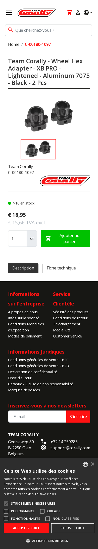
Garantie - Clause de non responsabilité (40, 384)
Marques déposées (24, 390)
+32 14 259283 (64, 441)
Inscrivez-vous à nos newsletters (47, 405)
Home (13, 44)
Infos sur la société (23, 318)
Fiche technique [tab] (61, 268)
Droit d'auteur (19, 377)
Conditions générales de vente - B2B (38, 365)
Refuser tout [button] (73, 528)
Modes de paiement (25, 336)
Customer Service (67, 336)
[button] (49, 540)
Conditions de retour (70, 318)
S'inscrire (78, 416)
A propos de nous (23, 312)
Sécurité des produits (70, 312)
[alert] (49, 503)
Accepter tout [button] (26, 528)
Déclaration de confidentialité (32, 371)
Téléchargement (66, 324)
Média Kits (62, 330)
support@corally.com (70, 448)
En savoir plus (45, 494)
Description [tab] (23, 268)
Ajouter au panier (62, 238)
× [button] (92, 464)
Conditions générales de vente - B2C (38, 359)
